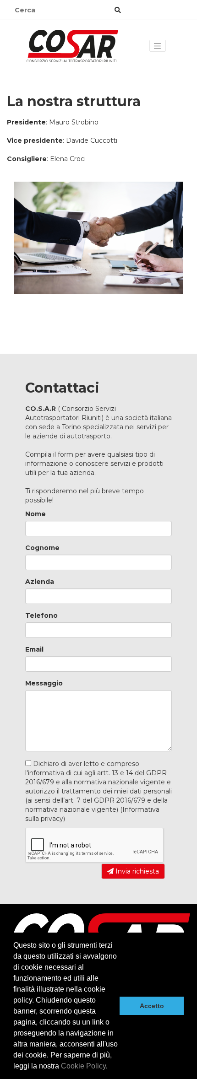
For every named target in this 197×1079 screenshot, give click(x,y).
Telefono (41, 615)
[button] (110, 1067)
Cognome (42, 548)
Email (34, 649)
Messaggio (44, 683)
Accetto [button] (152, 1005)
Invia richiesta (136, 871)
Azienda (39, 581)
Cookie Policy (83, 1066)
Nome (35, 514)
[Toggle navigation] (157, 46)
